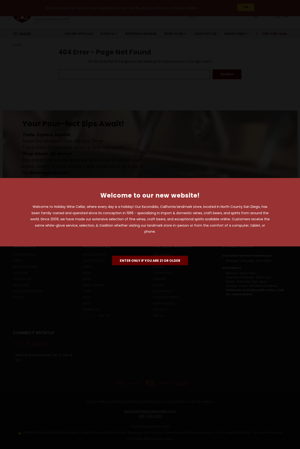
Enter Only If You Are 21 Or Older (150, 260)
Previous (287, 434)
